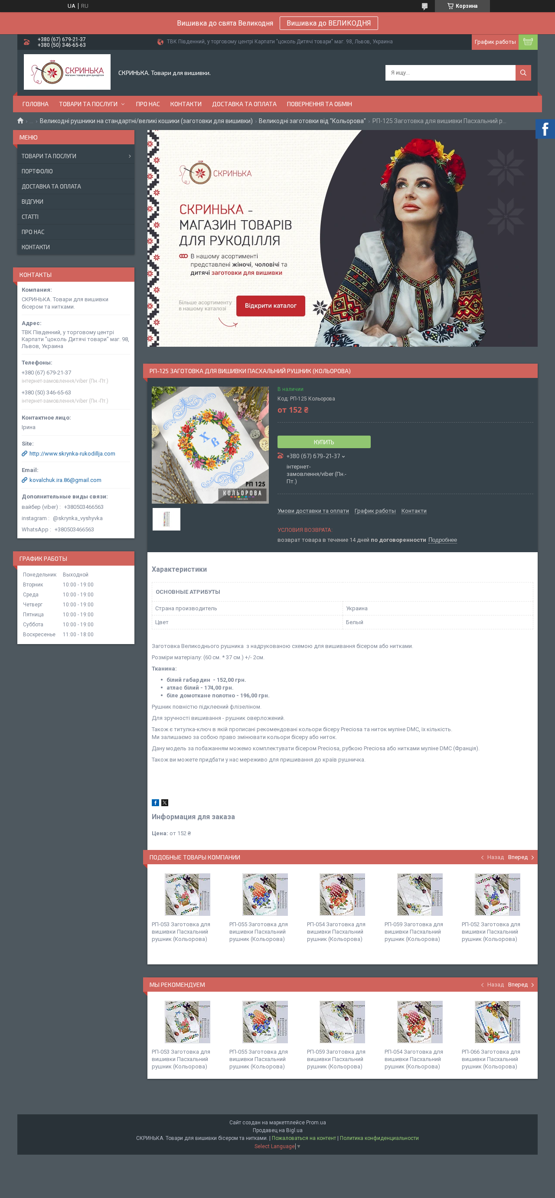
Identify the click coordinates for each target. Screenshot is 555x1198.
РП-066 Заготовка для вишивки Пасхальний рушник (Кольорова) (491, 1059)
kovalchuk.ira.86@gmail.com (65, 480)
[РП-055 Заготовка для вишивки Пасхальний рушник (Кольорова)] (264, 894)
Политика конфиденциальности (379, 1138)
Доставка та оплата (244, 103)
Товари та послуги (88, 103)
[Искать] (523, 73)
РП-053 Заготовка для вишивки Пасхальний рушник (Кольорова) (181, 931)
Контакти (186, 103)
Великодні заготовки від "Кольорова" (312, 120)
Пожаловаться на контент (304, 1138)
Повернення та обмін (319, 103)
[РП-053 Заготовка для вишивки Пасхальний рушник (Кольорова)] (187, 894)
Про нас (148, 103)
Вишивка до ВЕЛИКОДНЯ (329, 23)
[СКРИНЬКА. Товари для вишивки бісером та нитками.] (67, 72)
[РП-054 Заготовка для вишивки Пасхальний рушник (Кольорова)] (342, 894)
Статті (30, 216)
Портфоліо (37, 171)
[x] (164, 804)
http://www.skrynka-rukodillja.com (72, 453)
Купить (324, 442)
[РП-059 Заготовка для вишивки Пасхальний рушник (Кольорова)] (420, 894)
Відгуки (32, 201)
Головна (36, 103)
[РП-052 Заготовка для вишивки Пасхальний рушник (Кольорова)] (497, 894)
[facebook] (155, 804)
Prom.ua (316, 1123)
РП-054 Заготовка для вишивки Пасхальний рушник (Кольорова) (336, 931)
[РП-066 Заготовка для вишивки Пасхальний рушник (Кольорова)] (497, 1022)
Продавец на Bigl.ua (278, 1130)
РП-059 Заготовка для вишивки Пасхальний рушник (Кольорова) (414, 931)
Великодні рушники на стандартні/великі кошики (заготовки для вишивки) (146, 120)
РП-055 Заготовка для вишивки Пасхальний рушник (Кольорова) (258, 931)
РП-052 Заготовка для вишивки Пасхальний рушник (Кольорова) (491, 931)
